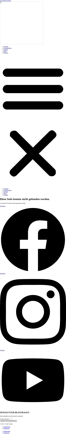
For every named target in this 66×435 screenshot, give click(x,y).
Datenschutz (6, 427)
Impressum (6, 428)
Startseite (5, 46)
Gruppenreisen (7, 48)
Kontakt (5, 52)
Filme (5, 51)
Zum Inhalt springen (5, 0)
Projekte (5, 49)
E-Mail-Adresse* (5, 419)
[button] (33, 121)
